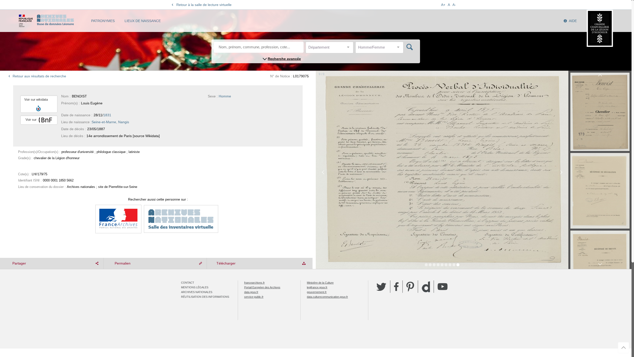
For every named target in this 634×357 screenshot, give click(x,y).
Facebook (396, 286)
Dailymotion (426, 286)
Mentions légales (194, 287)
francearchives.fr (254, 282)
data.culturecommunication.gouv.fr (327, 296)
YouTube (443, 286)
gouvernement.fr (317, 292)
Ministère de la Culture (320, 282)
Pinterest (410, 286)
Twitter (381, 286)
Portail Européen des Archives (262, 287)
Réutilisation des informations (205, 296)
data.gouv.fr (251, 292)
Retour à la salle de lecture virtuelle (204, 5)
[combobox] (330, 48)
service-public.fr (254, 296)
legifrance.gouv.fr (317, 287)
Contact (187, 282)
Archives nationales (196, 292)
